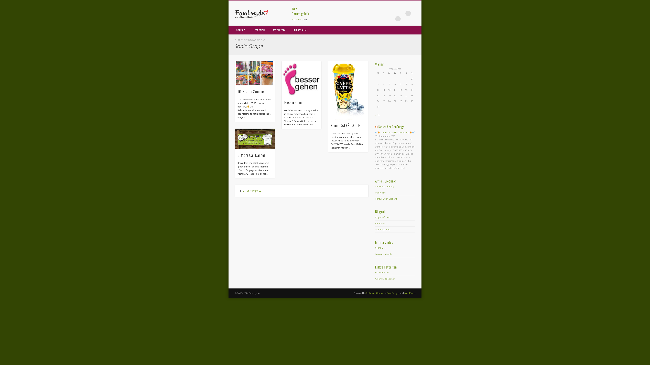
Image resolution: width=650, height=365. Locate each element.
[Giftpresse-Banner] (255, 139)
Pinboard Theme (374, 293)
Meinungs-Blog (382, 229)
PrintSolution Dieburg (386, 198)
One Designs (392, 293)
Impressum (300, 30)
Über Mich (259, 30)
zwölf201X (279, 30)
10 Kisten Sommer (251, 91)
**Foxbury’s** (382, 272)
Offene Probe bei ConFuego (395, 132)
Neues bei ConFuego (391, 126)
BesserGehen (294, 102)
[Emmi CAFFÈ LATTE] (348, 90)
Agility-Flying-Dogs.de (385, 278)
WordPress (409, 293)
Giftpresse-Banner (251, 155)
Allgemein (296, 19)
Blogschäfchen (382, 217)
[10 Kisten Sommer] (255, 73)
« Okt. (378, 115)
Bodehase (380, 223)
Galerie (240, 30)
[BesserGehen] (301, 79)
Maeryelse (380, 192)
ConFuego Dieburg (384, 186)
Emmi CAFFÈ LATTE (345, 125)
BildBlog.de (380, 248)
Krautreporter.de (383, 254)
